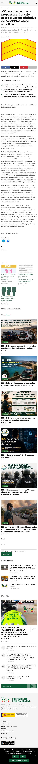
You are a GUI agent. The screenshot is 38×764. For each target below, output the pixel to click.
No (23, 756)
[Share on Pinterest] (24, 67)
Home (2, 8)
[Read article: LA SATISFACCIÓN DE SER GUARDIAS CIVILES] (4, 586)
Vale (15, 756)
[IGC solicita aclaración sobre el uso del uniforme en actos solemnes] (8, 291)
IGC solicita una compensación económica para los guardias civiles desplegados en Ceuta (18, 348)
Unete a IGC (4, 728)
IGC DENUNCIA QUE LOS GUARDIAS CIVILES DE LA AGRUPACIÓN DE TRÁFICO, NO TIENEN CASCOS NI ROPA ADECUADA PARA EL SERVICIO (14, 633)
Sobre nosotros (6, 721)
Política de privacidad (7, 731)
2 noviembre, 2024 (15, 588)
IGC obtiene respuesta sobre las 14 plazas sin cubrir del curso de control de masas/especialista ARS (18, 492)
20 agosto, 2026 (5, 353)
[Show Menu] (2, 2)
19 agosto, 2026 (5, 425)
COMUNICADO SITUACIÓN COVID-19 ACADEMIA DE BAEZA (18, 677)
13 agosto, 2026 (5, 534)
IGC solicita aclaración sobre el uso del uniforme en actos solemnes (8, 298)
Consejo (8, 8)
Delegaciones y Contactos (9, 726)
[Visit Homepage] (19, 2)
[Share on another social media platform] (32, 67)
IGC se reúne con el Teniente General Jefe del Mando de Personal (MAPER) (22, 577)
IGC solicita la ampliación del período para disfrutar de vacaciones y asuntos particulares (18, 420)
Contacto (4, 733)
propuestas (17, 308)
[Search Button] (36, 2)
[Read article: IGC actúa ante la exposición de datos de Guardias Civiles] (19, 440)
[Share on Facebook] (5, 67)
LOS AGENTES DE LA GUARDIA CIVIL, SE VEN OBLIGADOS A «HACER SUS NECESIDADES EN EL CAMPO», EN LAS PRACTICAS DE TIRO (23, 568)
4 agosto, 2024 (5, 36)
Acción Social (5, 724)
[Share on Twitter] (14, 67)
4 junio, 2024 (14, 580)
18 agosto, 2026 (5, 496)
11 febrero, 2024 (14, 573)
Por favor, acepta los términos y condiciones (14, 551)
